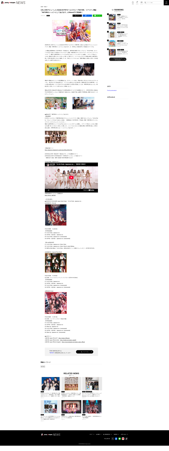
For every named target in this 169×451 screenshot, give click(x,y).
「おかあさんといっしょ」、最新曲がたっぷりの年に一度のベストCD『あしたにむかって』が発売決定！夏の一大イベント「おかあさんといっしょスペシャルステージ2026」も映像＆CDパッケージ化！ (122, 44)
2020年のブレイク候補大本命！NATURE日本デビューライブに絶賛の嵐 (71, 417)
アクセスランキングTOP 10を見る (118, 59)
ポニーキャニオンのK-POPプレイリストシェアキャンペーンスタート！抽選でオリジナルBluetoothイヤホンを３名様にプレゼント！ (92, 395)
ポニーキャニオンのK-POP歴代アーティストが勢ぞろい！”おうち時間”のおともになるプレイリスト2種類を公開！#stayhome (50, 418)
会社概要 (98, 434)
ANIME (119, 32)
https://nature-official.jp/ (64, 338)
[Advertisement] (117, 73)
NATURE (52, 352)
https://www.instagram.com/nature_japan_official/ (73, 342)
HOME (42, 6)
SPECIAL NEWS (89, 391)
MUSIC (45, 6)
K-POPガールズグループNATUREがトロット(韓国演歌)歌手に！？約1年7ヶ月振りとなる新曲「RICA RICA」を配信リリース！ (71, 395)
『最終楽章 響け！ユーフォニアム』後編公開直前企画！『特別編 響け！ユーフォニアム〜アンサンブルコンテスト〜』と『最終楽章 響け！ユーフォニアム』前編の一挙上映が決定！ (122, 35)
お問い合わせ (123, 434)
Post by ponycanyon (112, 90)
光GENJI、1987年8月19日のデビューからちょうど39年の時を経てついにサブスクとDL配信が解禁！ (122, 26)
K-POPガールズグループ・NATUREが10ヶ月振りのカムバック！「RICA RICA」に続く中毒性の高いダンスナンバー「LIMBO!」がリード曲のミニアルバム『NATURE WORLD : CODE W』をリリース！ (50, 395)
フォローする (85, 351)
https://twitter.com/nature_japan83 (68, 340)
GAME (119, 49)
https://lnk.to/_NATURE (50, 195)
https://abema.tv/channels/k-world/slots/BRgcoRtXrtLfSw (58, 150)
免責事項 (115, 434)
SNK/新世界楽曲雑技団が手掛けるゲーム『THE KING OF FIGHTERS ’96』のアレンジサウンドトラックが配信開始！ (122, 53)
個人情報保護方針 (106, 434)
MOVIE (122, 32)
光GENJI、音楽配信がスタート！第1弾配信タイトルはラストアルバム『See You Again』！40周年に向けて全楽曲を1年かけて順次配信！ (122, 17)
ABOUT (91, 434)
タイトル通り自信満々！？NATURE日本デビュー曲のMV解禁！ (91, 417)
